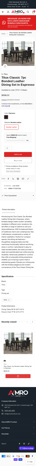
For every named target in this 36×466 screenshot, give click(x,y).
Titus (5, 74)
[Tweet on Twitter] (13, 179)
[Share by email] (23, 178)
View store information (13, 171)
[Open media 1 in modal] (18, 53)
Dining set (5, 293)
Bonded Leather (11, 127)
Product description (8, 209)
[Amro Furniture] (18, 396)
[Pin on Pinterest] (18, 179)
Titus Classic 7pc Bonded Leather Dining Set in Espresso (18, 367)
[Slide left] (27, 322)
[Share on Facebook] (8, 179)
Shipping (4, 100)
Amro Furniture (16, 463)
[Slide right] (32, 322)
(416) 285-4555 (9, 410)
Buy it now (18, 160)
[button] (2, 12)
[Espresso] (6, 117)
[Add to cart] (18, 376)
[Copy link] (28, 179)
